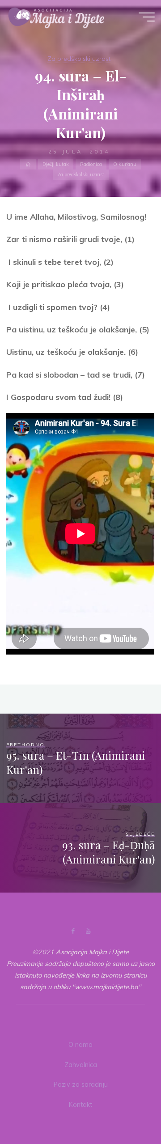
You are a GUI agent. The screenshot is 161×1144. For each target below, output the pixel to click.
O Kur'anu (124, 164)
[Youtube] (88, 931)
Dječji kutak (55, 164)
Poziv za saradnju (81, 1084)
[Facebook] (73, 931)
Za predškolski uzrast (78, 59)
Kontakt (80, 1105)
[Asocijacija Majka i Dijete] (56, 17)
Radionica (91, 164)
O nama (80, 1045)
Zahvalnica (80, 1065)
